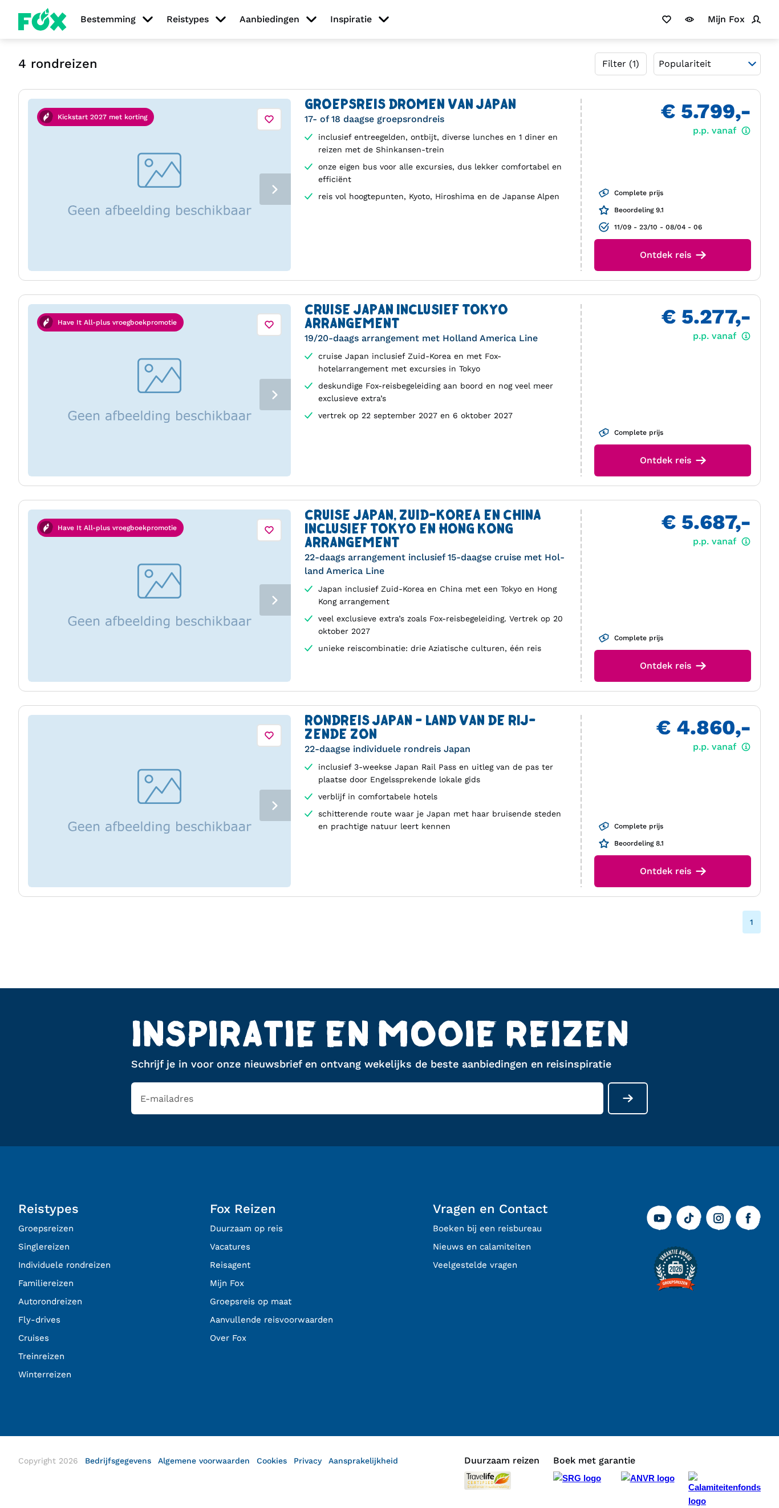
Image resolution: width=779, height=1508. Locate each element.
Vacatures (230, 1247)
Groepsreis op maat (250, 1301)
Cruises (33, 1338)
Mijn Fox (227, 1283)
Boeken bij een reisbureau (487, 1228)
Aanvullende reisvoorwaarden (271, 1320)
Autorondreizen (50, 1301)
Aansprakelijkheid (363, 1460)
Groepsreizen (46, 1228)
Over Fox (228, 1338)
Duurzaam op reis (246, 1228)
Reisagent (230, 1265)
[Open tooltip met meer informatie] (606, 193)
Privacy (308, 1460)
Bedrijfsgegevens (118, 1460)
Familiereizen (46, 1283)
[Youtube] (659, 1218)
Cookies (272, 1460)
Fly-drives (39, 1320)
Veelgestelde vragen (475, 1265)
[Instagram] (718, 1218)
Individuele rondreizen (64, 1265)
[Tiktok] (688, 1218)
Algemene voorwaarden (204, 1460)
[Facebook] (748, 1218)
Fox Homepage (42, 19)
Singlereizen (44, 1247)
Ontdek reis (665, 254)
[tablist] (159, 185)
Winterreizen (44, 1374)
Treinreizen (41, 1356)
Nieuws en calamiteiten (482, 1247)
